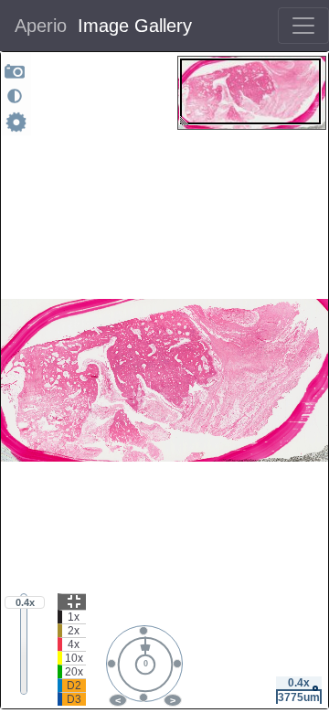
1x (74, 617)
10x (74, 658)
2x (74, 630)
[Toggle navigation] (303, 25)
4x (74, 644)
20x (74, 671)
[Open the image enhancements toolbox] (15, 96)
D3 (74, 699)
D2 (74, 685)
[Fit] (72, 602)
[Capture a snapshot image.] (15, 70)
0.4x (25, 602)
